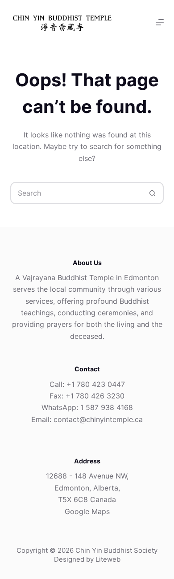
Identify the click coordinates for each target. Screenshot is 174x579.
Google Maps (87, 511)
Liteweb (107, 559)
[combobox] (76, 193)
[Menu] (160, 22)
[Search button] (152, 193)
